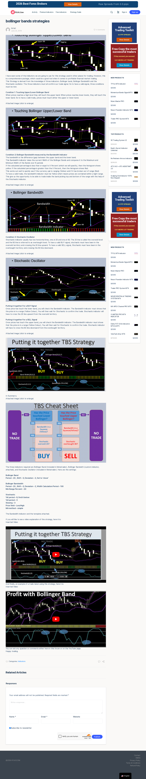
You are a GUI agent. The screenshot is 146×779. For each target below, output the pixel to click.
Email (44, 717)
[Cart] (118, 12)
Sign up (135, 12)
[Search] (111, 12)
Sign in (124, 12)
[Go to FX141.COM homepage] (17, 12)
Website (76, 717)
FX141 (13, 28)
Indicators (21, 661)
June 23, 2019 (16, 31)
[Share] (103, 662)
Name (12, 717)
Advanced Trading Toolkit (124, 29)
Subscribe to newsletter (21, 728)
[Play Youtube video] (56, 554)
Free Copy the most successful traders (124, 50)
